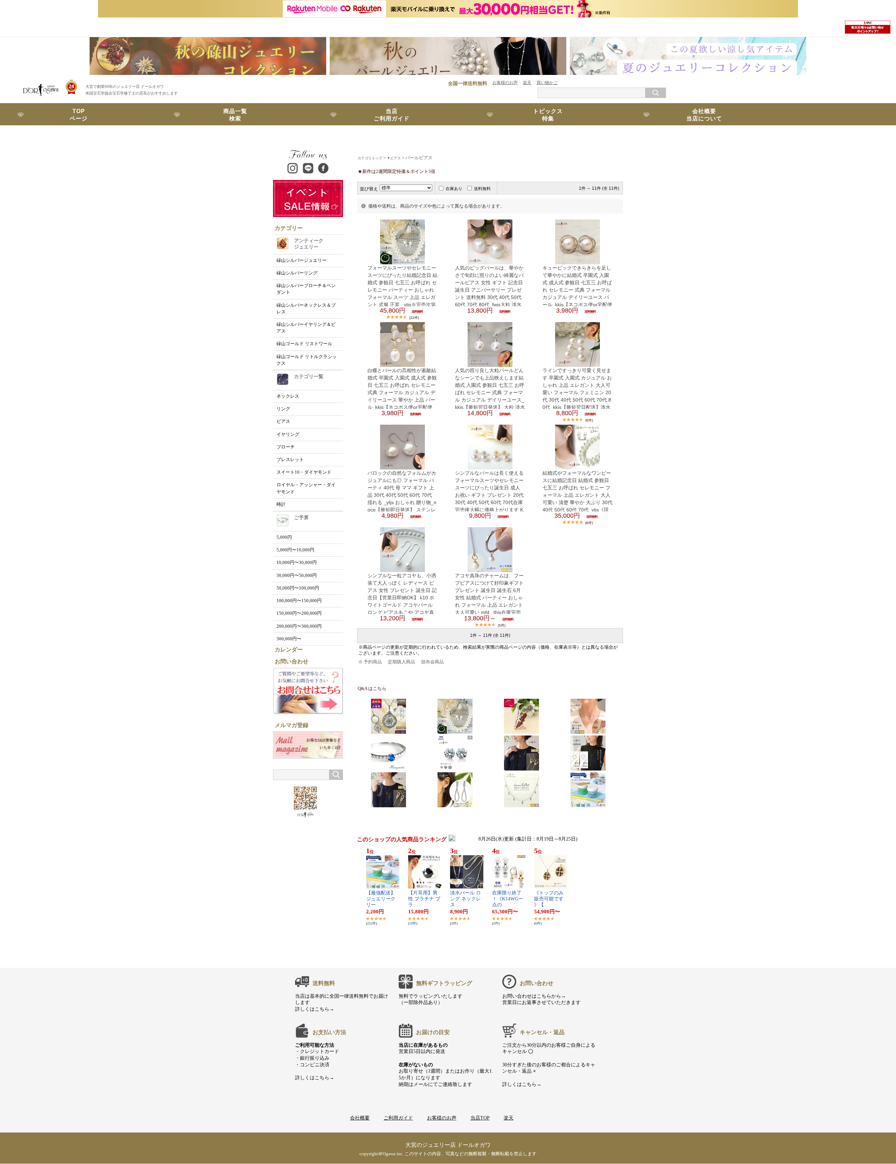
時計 (281, 504)
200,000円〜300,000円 (299, 626)
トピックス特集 (548, 114)
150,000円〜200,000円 (299, 613)
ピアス (283, 421)
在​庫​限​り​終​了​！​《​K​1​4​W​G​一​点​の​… (507, 898)
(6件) (589, 420)
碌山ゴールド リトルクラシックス (306, 360)
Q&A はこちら (372, 688)
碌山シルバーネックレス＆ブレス (306, 308)
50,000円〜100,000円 (297, 588)
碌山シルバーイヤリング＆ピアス (306, 328)
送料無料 (482, 188)
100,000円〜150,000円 (299, 600)
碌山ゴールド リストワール (304, 343)
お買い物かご (79, 137)
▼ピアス (394, 158)
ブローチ (285, 447)
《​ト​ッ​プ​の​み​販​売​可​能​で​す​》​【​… (549, 898)
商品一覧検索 (235, 114)
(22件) (414, 318)
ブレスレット (290, 459)
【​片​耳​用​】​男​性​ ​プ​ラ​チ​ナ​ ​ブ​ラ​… (424, 898)
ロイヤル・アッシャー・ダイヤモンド (306, 488)
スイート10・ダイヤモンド (303, 472)
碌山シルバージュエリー (301, 260)
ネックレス (287, 396)
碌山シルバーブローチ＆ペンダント (306, 289)
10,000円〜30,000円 (296, 562)
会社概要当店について (704, 114)
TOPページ (79, 114)
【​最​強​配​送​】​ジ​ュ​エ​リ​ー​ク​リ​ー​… (381, 898)
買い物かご (547, 83)
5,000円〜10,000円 (295, 550)
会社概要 (360, 1118)
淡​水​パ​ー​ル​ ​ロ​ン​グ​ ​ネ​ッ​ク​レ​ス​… (465, 898)
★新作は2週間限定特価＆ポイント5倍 (396, 171)
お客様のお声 (505, 83)
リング (283, 408)
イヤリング (287, 434)
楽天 (527, 83)
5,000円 (284, 537)
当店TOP (480, 1118)
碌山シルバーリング (296, 273)
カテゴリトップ (370, 158)
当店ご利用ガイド (392, 114)
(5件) (501, 625)
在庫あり (454, 188)
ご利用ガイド (398, 1118)
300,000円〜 (288, 638)
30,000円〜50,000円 (296, 575)
